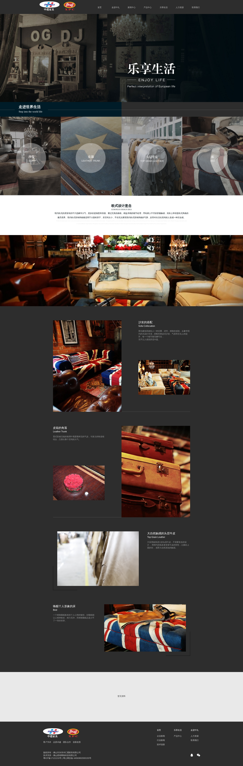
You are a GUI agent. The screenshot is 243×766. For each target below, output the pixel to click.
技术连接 (161, 744)
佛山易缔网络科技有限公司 (65, 755)
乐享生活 (178, 730)
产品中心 (148, 7)
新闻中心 (132, 7)
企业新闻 (161, 736)
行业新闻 (161, 740)
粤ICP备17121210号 (52, 758)
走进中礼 (116, 7)
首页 (159, 730)
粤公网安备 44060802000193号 (77, 758)
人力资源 (180, 7)
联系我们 (195, 740)
